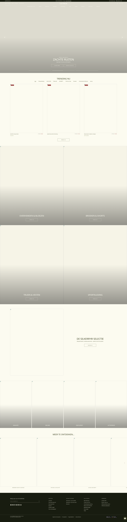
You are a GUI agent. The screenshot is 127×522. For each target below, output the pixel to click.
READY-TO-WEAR (7, 3)
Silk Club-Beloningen (112, 0)
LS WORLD (16, 3)
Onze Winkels (21, 3)
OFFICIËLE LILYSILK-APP (55, 487)
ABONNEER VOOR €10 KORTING (18, 487)
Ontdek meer (57, 65)
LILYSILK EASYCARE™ (92, 487)
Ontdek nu (90, 345)
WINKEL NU (32, 219)
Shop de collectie (70, 65)
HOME (13, 3)
